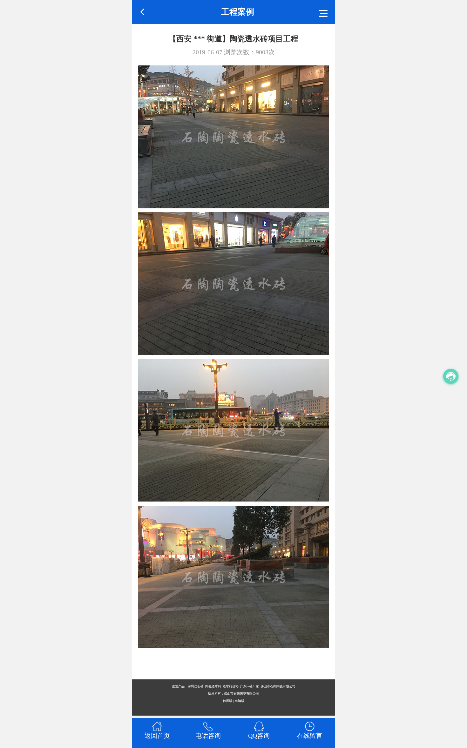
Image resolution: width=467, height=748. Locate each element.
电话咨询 (208, 735)
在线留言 (309, 735)
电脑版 (239, 701)
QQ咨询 (259, 735)
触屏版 (227, 701)
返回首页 (157, 735)
